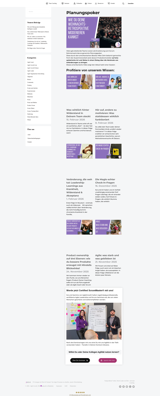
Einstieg (29, 85)
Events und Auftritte (32, 88)
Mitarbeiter (30, 96)
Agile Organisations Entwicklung (35, 73)
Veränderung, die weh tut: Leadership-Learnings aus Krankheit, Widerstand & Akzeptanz (37, 43)
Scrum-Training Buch (32, 111)
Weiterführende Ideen (32, 117)
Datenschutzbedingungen (34, 138)
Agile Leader (30, 71)
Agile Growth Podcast (33, 68)
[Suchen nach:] (38, 11)
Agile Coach (30, 62)
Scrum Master (30, 108)
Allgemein (30, 76)
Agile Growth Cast (32, 65)
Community (30, 82)
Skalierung (30, 114)
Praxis (28, 99)
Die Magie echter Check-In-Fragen (36, 48)
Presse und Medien (32, 102)
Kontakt (30, 142)
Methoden (29, 94)
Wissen (29, 119)
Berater (29, 79)
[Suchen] (123, 3)
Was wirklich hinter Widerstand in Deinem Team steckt (78, 113)
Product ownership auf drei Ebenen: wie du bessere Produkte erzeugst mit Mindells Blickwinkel (78, 262)
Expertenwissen (31, 91)
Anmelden (131, 3)
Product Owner (31, 105)
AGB (29, 134)
